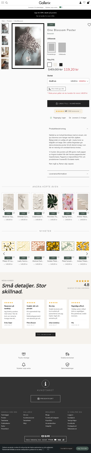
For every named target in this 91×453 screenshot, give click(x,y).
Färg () (50, 59)
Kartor (3, 426)
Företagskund (72, 426)
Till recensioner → (45, 334)
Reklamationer (72, 429)
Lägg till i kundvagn (70, 104)
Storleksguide (57, 89)
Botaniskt (50, 34)
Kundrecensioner (28, 418)
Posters (3, 418)
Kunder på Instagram (52, 418)
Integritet (48, 426)
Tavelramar (4, 420)
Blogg (47, 415)
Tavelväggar (5, 415)
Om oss (25, 415)
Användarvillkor (51, 423)
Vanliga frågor (72, 420)
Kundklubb (71, 423)
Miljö (25, 423)
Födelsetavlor (5, 423)
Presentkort (47, 399)
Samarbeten (27, 420)
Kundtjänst (71, 418)
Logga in (70, 415)
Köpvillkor (49, 420)
